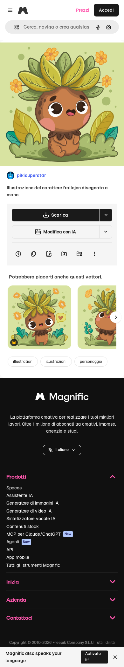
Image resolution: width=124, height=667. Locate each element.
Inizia (12, 581)
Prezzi (82, 10)
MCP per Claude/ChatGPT (39, 534)
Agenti (18, 542)
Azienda (16, 599)
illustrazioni (56, 361)
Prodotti (16, 476)
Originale (42, 54)
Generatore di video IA (29, 511)
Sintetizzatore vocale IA (30, 518)
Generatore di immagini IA (32, 503)
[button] (62, 450)
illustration (22, 361)
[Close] (115, 657)
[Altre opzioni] (94, 254)
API (9, 550)
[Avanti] (115, 317)
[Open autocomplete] (14, 27)
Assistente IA (19, 495)
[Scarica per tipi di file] (106, 215)
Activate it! (93, 656)
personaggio (91, 361)
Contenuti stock (22, 526)
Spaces (14, 488)
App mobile (17, 557)
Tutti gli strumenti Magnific (33, 565)
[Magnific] (62, 398)
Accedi (106, 10)
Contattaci (19, 617)
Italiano (62, 449)
